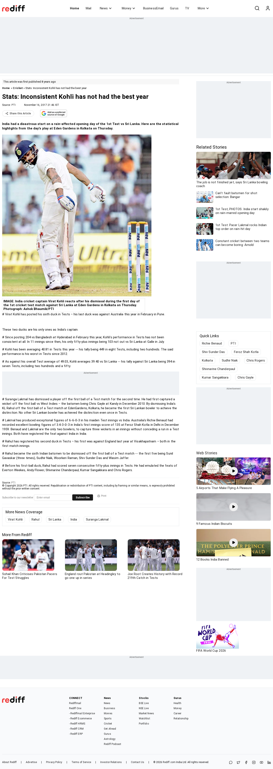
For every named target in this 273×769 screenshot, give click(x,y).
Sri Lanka (54, 519)
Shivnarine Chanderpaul (218, 369)
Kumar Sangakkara (215, 377)
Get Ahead (110, 728)
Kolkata (207, 360)
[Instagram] (254, 763)
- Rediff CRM (76, 728)
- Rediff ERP (76, 733)
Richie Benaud (212, 343)
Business (109, 708)
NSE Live (144, 708)
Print (103, 495)
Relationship (181, 718)
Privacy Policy (54, 762)
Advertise (31, 762)
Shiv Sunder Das (213, 352)
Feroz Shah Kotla (246, 352)
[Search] (257, 8)
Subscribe (83, 497)
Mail (88, 8)
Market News (146, 713)
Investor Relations (111, 762)
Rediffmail (75, 703)
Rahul (35, 519)
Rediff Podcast (112, 744)
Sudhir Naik (230, 360)
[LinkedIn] (269, 763)
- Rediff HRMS (77, 723)
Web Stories (206, 453)
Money (126, 8)
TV (187, 8)
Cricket (18, 88)
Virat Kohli (15, 519)
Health (177, 703)
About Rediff (9, 762)
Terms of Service (81, 762)
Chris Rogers (256, 360)
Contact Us (137, 762)
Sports (108, 718)
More (201, 8)
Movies (108, 713)
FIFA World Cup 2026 (211, 651)
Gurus (174, 8)
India (73, 519)
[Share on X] (238, 763)
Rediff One (75, 708)
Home (74, 8)
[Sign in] (267, 8)
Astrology (109, 738)
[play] (233, 471)
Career (177, 713)
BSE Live (144, 703)
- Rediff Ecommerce (80, 718)
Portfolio (144, 723)
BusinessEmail (153, 8)
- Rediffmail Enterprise (82, 713)
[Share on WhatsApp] (230, 763)
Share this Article (20, 113)
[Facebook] (246, 763)
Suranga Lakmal (97, 519)
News (104, 8)
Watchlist (144, 718)
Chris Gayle (246, 377)
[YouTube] (261, 763)
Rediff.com (169, 762)
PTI (14, 104)
